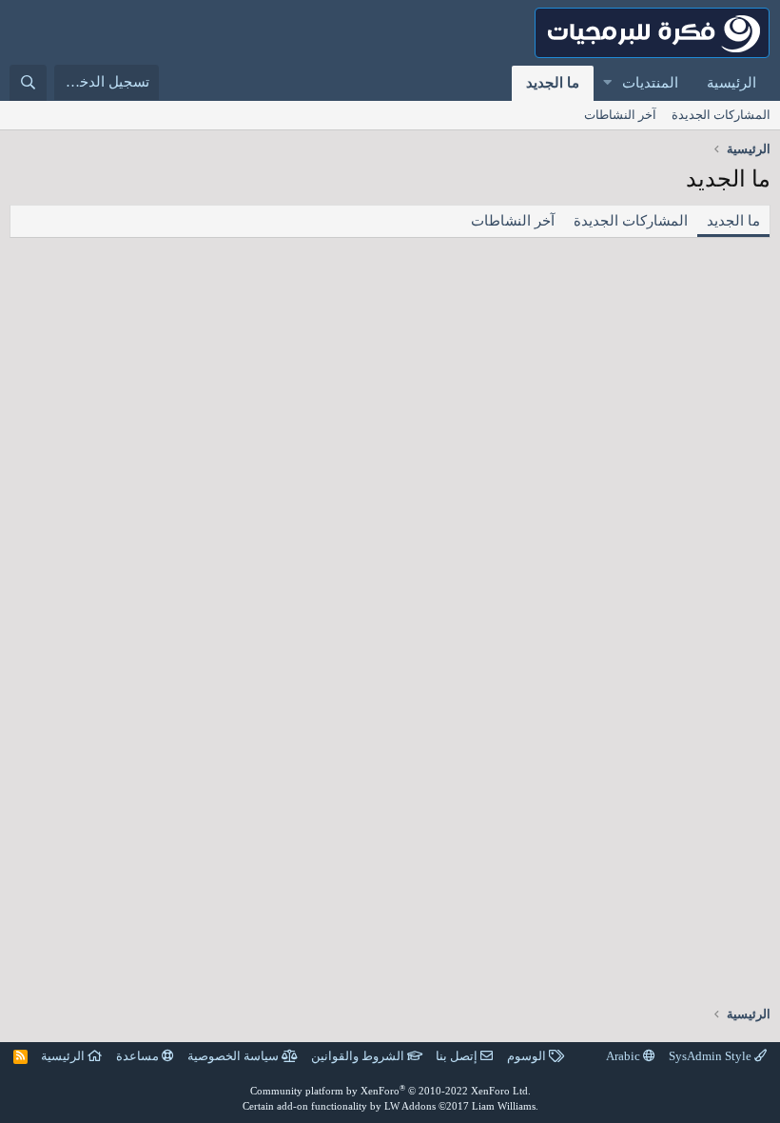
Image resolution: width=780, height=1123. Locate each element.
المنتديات (650, 82)
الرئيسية (731, 82)
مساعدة (139, 1056)
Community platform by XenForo (390, 1090)
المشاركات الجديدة (721, 115)
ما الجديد (552, 82)
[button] (607, 83)
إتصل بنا (458, 1056)
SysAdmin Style (711, 1056)
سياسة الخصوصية (234, 1056)
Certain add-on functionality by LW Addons (390, 1106)
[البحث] (28, 83)
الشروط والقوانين (359, 1056)
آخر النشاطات (620, 115)
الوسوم (528, 1056)
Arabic (624, 1056)
